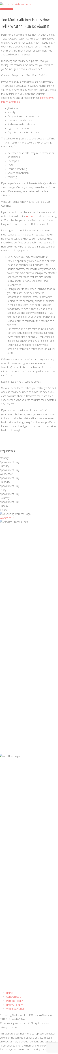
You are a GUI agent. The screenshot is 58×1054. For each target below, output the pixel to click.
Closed (4, 510)
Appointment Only (9, 462)
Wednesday (6, 474)
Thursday (5, 482)
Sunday (4, 506)
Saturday (4, 498)
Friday (3, 490)
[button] (7, 518)
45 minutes (32, 216)
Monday (4, 458)
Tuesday (4, 466)
